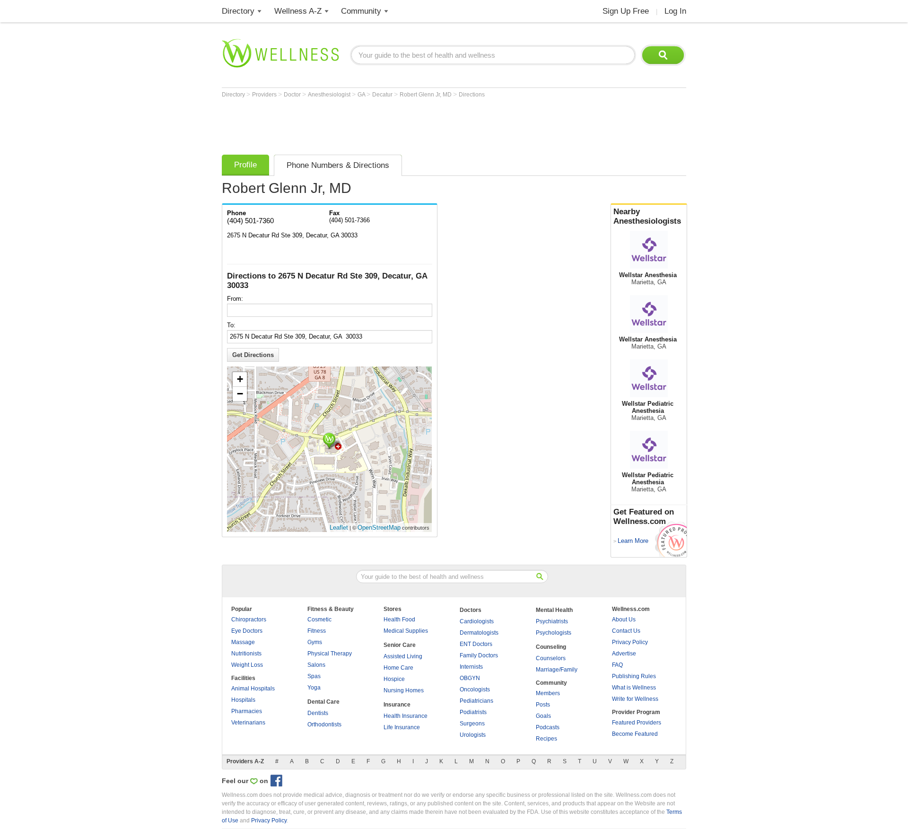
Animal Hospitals (253, 688)
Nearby (647, 216)
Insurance (397, 704)
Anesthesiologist (330, 94)
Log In (675, 11)
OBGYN (470, 678)
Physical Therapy (329, 653)
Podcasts (547, 727)
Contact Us (626, 631)
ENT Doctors (476, 644)
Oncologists (475, 689)
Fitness (316, 631)
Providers (265, 94)
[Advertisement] (394, 124)
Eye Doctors (246, 631)
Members (548, 693)
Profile (245, 164)
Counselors (551, 658)
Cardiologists (477, 621)
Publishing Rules (634, 676)
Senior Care (400, 645)
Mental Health (554, 610)
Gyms (314, 642)
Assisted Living (403, 656)
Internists (471, 666)
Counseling (551, 647)
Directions (472, 94)
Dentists (317, 713)
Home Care (398, 667)
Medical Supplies (406, 631)
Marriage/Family (556, 669)
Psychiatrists (552, 621)
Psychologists (553, 632)
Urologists (473, 735)
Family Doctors (479, 655)
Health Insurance (406, 716)
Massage (243, 642)
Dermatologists (479, 632)
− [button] (240, 394)
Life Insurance (402, 727)
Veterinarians (248, 722)
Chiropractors (248, 619)
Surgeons (472, 723)
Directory (238, 11)
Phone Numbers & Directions (338, 165)
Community (361, 11)
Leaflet (339, 527)
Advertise (624, 653)
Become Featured (635, 734)
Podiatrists (473, 712)
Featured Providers (636, 722)
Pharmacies (246, 711)
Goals (543, 716)
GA (362, 94)
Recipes (546, 738)
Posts (543, 704)
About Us (624, 619)
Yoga (314, 687)
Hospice (394, 679)
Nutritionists (246, 653)
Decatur (383, 94)
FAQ (617, 665)
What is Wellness (634, 687)
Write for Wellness (635, 699)
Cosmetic (319, 619)
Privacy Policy (630, 642)
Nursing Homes (404, 690)
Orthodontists (324, 724)
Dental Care (323, 701)
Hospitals (243, 700)
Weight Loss (247, 665)
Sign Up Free (625, 11)
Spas (314, 676)
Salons (316, 665)
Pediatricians (476, 701)
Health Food (399, 619)
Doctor (293, 94)
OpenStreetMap (379, 527)
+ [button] (240, 379)
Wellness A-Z (298, 11)
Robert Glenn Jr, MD (426, 94)
